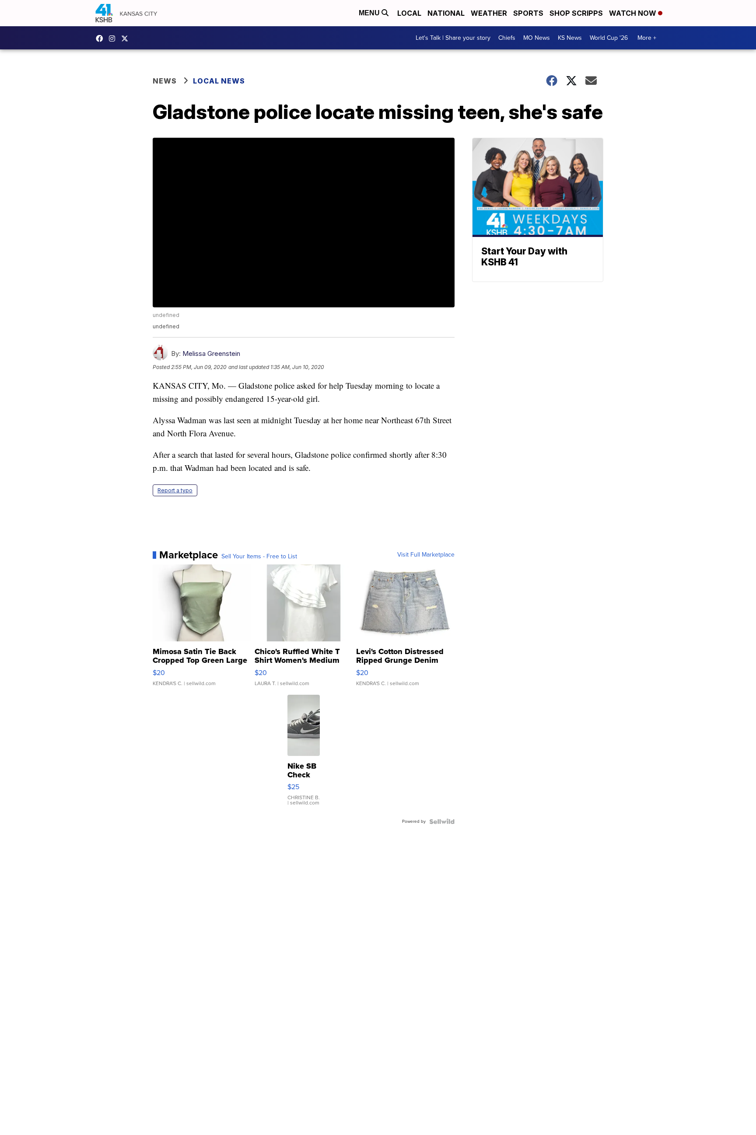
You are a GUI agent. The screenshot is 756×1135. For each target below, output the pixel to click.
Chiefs (506, 37)
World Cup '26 (609, 37)
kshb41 (101, 38)
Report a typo (175, 490)
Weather (489, 13)
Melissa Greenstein (211, 353)
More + (646, 37)
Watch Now (633, 13)
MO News (536, 37)
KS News (570, 37)
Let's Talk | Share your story (453, 37)
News (165, 81)
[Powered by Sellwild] (442, 821)
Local (409, 13)
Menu (370, 13)
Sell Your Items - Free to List (259, 557)
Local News (219, 81)
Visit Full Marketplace (426, 555)
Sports (528, 13)
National (446, 13)
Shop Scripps (576, 13)
